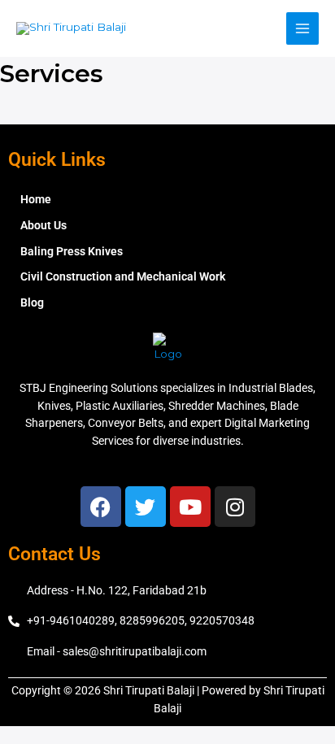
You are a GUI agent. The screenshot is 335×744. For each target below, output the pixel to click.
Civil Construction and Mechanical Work (122, 276)
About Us (43, 225)
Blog (32, 302)
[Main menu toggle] (303, 29)
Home (35, 199)
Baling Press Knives (71, 251)
